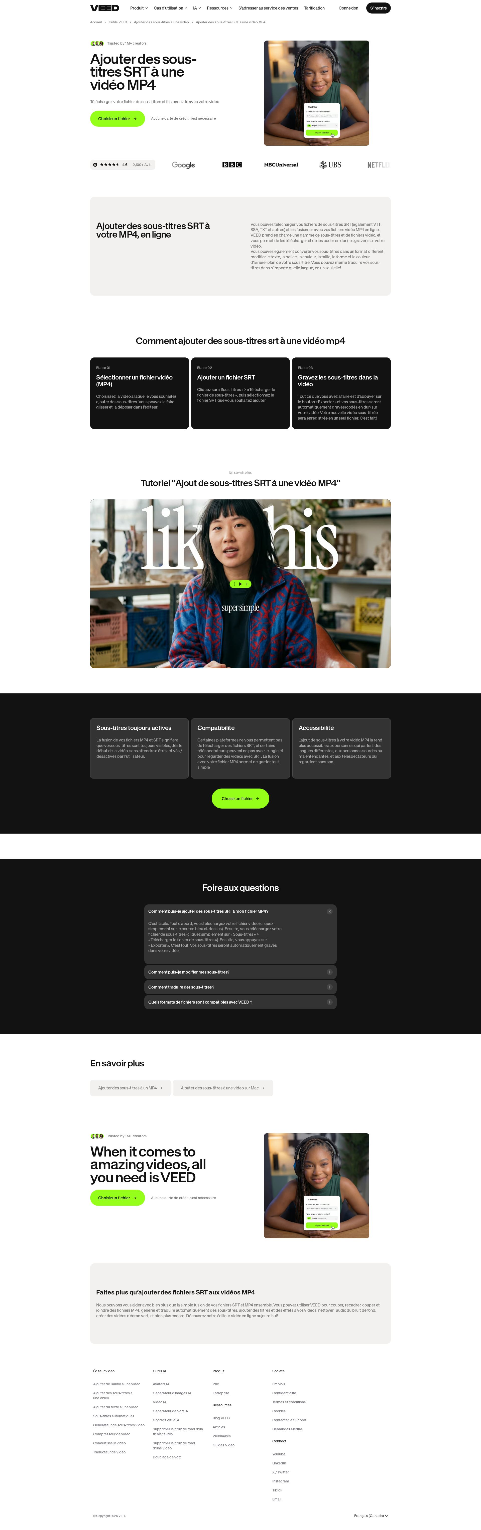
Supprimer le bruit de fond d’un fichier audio (178, 1431)
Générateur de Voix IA (170, 1411)
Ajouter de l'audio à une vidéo (116, 1384)
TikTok (277, 1490)
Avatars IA (161, 1384)
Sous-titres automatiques (113, 1416)
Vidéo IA (160, 1402)
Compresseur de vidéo (111, 1434)
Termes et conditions (289, 1402)
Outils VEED (118, 22)
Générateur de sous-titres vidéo (119, 1425)
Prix (216, 1384)
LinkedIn (279, 1463)
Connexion (348, 8)
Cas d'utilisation (168, 8)
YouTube (278, 1454)
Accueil (96, 22)
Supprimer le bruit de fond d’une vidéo (174, 1445)
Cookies (279, 1411)
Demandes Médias (287, 1429)
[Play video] (240, 583)
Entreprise (221, 1393)
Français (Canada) (369, 1516)
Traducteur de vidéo (109, 1452)
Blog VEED (221, 1418)
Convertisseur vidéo (109, 1443)
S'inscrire (378, 8)
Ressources (217, 8)
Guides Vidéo (223, 1445)
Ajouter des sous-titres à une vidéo (161, 22)
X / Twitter (280, 1472)
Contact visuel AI (166, 1420)
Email (276, 1499)
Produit (137, 8)
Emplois (278, 1384)
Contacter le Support (289, 1420)
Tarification (314, 8)
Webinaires (222, 1436)
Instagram (280, 1481)
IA (195, 8)
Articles (219, 1427)
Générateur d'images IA (172, 1393)
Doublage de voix (167, 1457)
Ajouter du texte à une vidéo (115, 1407)
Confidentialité (284, 1393)
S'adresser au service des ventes (268, 8)
